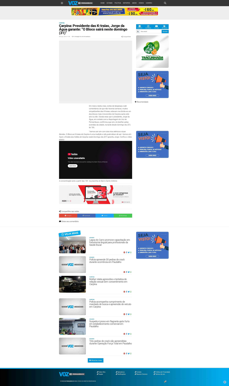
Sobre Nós (101, 372)
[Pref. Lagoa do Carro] (152, 51)
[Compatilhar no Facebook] (126, 252)
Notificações (121, 374)
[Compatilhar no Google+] (124, 252)
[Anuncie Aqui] (152, 84)
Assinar (165, 31)
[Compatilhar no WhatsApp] (131, 252)
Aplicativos (121, 372)
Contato (138, 372)
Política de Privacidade (162, 372)
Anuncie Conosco (141, 374)
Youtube (156, 28)
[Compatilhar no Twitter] (129, 252)
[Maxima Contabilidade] (95, 194)
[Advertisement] (73, 117)
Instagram (148, 28)
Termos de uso (160, 374)
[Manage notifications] (224, 382)
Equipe (100, 374)
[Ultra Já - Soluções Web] (165, 381)
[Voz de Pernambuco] (80, 3)
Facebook (139, 28)
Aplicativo (164, 28)
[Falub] (114, 11)
